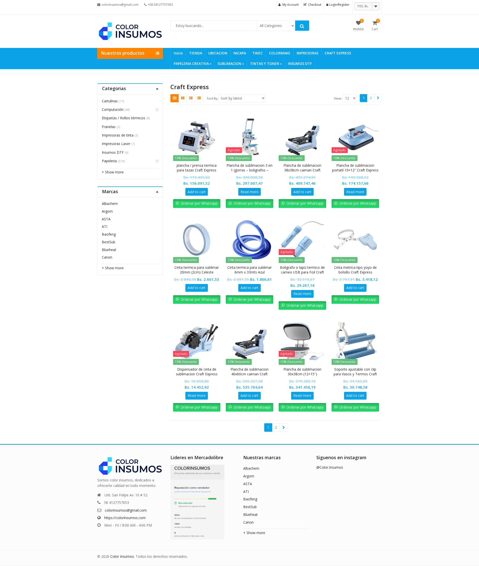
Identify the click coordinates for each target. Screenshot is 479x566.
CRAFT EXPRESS (338, 53)
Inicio (178, 53)
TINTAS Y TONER (265, 63)
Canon (107, 257)
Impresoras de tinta (117, 135)
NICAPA (240, 53)
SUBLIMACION (230, 63)
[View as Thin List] (199, 98)
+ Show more (113, 172)
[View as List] (191, 98)
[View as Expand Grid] (183, 98)
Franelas (109, 126)
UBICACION (217, 53)
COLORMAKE (279, 53)
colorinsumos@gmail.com (126, 510)
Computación (112, 109)
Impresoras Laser (116, 143)
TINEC (257, 53)
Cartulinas (110, 101)
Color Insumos (122, 556)
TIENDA (195, 53)
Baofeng (109, 234)
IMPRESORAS (307, 53)
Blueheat (109, 249)
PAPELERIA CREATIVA (192, 63)
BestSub (108, 242)
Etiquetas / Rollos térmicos (123, 118)
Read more (249, 191)
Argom (107, 211)
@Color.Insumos (329, 467)
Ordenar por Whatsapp (199, 203)
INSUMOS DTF (300, 63)
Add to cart (197, 191)
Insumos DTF (113, 152)
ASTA (106, 219)
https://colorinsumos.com (125, 517)
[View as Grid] (174, 98)
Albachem (110, 203)
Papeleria (109, 160)
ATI (104, 226)
